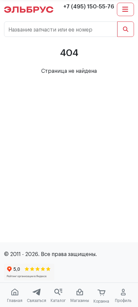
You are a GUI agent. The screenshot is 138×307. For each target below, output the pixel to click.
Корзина (101, 301)
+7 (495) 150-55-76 (88, 6)
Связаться (36, 301)
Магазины (79, 301)
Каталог (58, 301)
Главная (14, 301)
